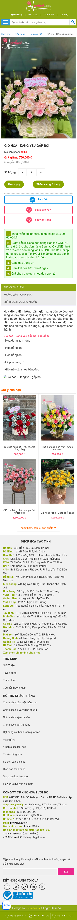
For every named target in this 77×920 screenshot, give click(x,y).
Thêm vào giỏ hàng (48, 184)
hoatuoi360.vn (33, 908)
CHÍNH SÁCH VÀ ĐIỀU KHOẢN (20, 301)
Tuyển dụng (9, 672)
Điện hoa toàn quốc (14, 769)
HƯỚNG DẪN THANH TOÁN (18, 294)
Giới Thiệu (33, 14)
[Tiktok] (24, 887)
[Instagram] (33, 887)
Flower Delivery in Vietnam (18, 784)
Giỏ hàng (18, 14)
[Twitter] (16, 887)
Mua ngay (14, 184)
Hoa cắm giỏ (36, 33)
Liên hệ (64, 14)
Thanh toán (49, 14)
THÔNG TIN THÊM (14, 287)
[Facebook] (7, 887)
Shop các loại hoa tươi (15, 776)
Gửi (66, 872)
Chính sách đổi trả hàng (16, 724)
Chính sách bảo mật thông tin (20, 702)
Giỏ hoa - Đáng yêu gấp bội (60, 33)
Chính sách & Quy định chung (20, 709)
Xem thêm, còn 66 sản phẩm (37, 528)
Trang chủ (5, 33)
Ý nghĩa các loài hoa (14, 746)
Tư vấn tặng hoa (12, 754)
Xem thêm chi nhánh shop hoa (21, 652)
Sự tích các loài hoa (14, 761)
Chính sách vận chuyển (16, 717)
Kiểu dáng (20, 33)
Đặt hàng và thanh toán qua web (21, 732)
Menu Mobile (5, 21)
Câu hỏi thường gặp (14, 687)
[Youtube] (42, 887)
